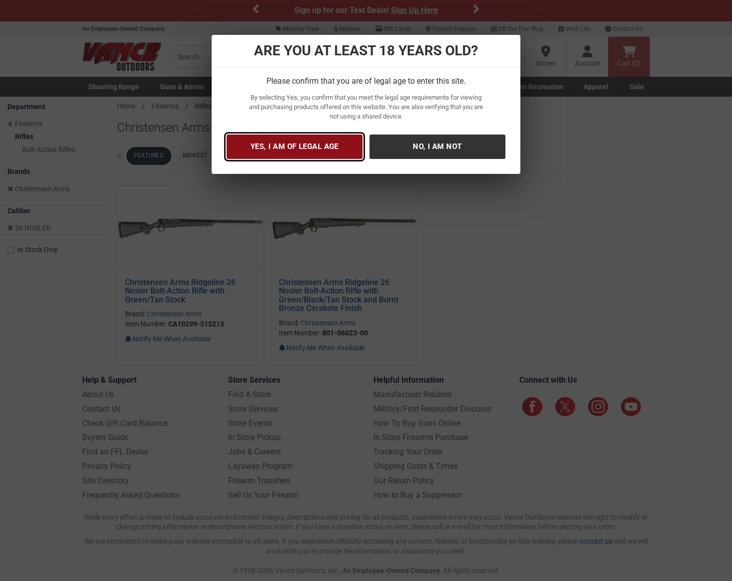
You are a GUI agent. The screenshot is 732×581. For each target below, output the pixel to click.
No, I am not (437, 146)
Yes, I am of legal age (294, 146)
